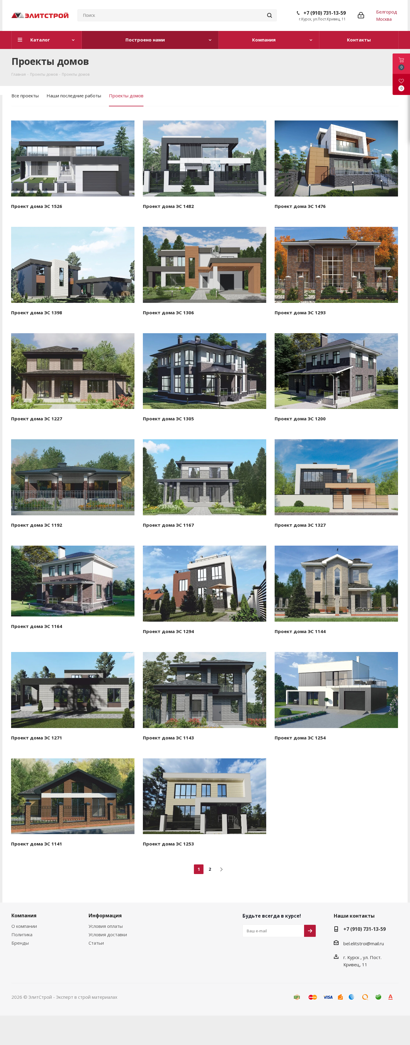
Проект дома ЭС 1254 (300, 738)
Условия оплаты (106, 926)
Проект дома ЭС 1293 (300, 312)
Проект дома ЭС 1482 (168, 206)
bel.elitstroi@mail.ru (363, 943)
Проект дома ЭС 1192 (36, 525)
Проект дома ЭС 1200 (300, 419)
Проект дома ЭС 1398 (36, 312)
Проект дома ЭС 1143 (168, 738)
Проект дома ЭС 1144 (300, 631)
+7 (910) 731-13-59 (324, 13)
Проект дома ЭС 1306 (168, 312)
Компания (24, 915)
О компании (24, 926)
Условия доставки (108, 934)
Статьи (96, 943)
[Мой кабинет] (361, 15)
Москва (384, 19)
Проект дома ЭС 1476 (300, 206)
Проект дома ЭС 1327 (300, 525)
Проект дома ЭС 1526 (36, 206)
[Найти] (269, 15)
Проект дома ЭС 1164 (36, 626)
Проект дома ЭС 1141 (36, 844)
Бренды (20, 943)
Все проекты (25, 96)
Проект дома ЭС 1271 (36, 738)
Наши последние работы (74, 96)
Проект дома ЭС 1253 (168, 844)
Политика (21, 934)
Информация (105, 915)
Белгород (386, 12)
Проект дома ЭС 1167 (168, 525)
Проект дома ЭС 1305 (168, 419)
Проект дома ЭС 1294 (168, 631)
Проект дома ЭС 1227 (36, 419)
